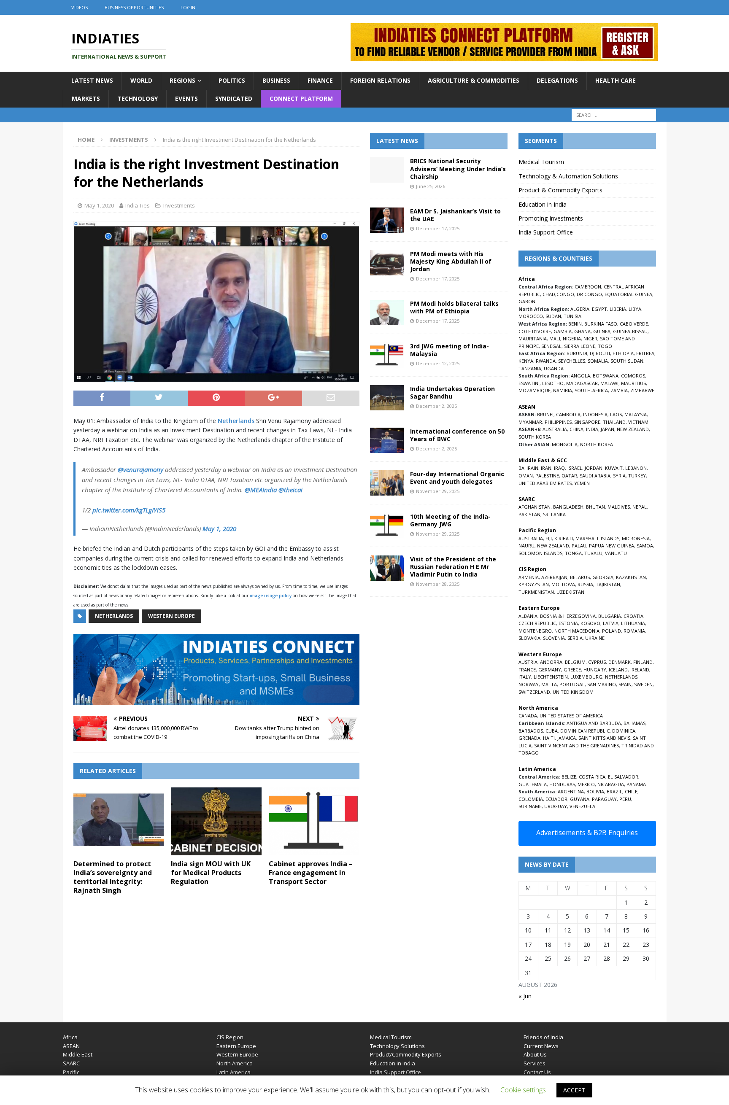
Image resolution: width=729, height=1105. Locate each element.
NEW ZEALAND (633, 429)
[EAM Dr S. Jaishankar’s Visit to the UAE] (387, 220)
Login (188, 7)
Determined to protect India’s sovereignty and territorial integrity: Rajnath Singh (112, 877)
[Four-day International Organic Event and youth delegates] (387, 483)
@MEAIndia (261, 489)
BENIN (575, 324)
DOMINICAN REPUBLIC (585, 731)
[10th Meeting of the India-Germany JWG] (387, 525)
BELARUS (580, 577)
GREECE (572, 669)
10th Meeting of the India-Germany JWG (450, 520)
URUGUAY (555, 806)
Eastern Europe (236, 1046)
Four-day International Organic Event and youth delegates (457, 477)
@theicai (290, 489)
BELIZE (569, 777)
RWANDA (546, 361)
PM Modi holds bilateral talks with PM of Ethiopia (454, 307)
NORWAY (528, 684)
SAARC (71, 1063)
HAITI (549, 738)
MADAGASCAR (582, 383)
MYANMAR (530, 422)
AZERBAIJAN (554, 577)
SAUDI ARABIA (595, 475)
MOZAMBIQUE (534, 390)
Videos (79, 7)
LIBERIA (618, 309)
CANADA (527, 715)
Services (534, 1063)
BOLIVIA (595, 791)
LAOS (616, 414)
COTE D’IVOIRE (534, 331)
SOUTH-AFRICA (591, 390)
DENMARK (619, 662)
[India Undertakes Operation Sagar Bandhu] (387, 397)
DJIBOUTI (600, 353)
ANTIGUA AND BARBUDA (594, 723)
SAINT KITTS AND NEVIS (604, 738)
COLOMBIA (530, 799)
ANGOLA (580, 375)
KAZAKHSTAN (631, 577)
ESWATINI (529, 383)
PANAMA (636, 784)
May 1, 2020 (99, 205)
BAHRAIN (528, 468)
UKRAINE (595, 638)
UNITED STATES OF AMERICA (571, 715)
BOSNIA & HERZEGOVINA (568, 616)
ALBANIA (527, 616)
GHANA (582, 331)
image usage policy (271, 595)
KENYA (525, 361)
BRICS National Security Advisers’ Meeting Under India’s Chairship (458, 168)
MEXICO (586, 784)
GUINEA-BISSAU (630, 331)
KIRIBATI (563, 538)
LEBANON (636, 468)
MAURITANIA (532, 338)
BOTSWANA (605, 375)
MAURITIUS (633, 383)
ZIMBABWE (642, 390)
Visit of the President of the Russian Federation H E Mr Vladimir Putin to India (453, 566)
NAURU (526, 545)
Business (276, 80)
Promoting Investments (550, 218)
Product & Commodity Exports (560, 190)
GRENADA (529, 738)
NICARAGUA (610, 784)
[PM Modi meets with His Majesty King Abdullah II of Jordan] (387, 262)
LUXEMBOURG (586, 677)
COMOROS (633, 375)
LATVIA (610, 623)
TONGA (573, 553)
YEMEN (582, 483)
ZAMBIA (619, 390)
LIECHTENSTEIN (551, 677)
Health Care (615, 80)
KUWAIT (614, 468)
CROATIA (633, 616)
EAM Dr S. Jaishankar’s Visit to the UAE (455, 215)
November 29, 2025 (437, 491)
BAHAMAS (634, 723)
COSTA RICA (592, 777)
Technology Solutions (397, 1046)
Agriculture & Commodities (473, 80)
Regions (182, 80)
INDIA (592, 429)
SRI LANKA (554, 514)
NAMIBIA (562, 390)
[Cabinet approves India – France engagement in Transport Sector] (314, 821)
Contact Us (537, 1072)
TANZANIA (529, 368)
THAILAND (614, 422)
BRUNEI (545, 414)
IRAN (546, 468)
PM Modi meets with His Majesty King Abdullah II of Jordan (450, 261)
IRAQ (559, 468)
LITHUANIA (633, 623)
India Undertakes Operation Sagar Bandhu (452, 392)
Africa (70, 1037)
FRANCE (527, 669)
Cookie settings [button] (523, 1089)
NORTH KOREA (596, 444)
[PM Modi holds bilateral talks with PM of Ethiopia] (387, 312)
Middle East (77, 1054)
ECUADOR (556, 799)
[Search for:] (614, 115)
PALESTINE (547, 475)
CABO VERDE (634, 324)
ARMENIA (528, 577)
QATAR (569, 475)
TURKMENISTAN (536, 592)
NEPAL (639, 507)
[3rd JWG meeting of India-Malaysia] (387, 355)
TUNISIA (572, 316)
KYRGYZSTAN (533, 584)
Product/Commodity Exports (405, 1054)
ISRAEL (574, 468)
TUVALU (593, 553)
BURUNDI (577, 353)
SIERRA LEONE (579, 346)
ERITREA (645, 353)
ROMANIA (634, 631)
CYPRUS (597, 662)
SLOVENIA (554, 638)
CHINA (576, 429)
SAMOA (645, 545)
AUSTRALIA (555, 429)
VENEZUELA (582, 806)
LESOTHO (553, 383)
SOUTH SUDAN (626, 361)
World (141, 80)
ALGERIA (579, 309)
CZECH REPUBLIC (537, 623)
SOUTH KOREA (534, 437)
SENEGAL (551, 346)
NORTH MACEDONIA (576, 631)
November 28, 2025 (437, 584)
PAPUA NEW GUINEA (611, 545)
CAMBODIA (568, 414)
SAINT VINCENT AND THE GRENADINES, (577, 745)
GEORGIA (602, 577)
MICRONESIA (636, 538)
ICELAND (618, 669)
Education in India (542, 204)
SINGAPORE (587, 422)
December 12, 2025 (437, 363)
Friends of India (543, 1037)
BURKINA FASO (600, 324)
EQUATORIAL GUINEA (628, 294)
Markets (86, 98)
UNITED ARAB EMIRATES (545, 483)
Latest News (92, 80)
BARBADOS (530, 731)
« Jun (525, 996)
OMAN (525, 475)
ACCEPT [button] (574, 1090)
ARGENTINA (571, 791)
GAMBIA (563, 331)
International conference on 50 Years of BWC (457, 435)
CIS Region (229, 1037)
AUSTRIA (527, 662)
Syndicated (233, 98)
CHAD (549, 294)
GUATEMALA (532, 784)
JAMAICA (566, 738)
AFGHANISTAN (534, 507)
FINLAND (643, 662)
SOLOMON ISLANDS (540, 553)
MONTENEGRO (535, 631)
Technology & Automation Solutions (568, 176)
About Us (535, 1054)
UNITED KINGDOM (573, 692)
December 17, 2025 (437, 228)
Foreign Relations (380, 80)
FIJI (548, 538)
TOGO (605, 346)
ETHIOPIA (623, 353)
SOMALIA (598, 361)
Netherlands (236, 421)
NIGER (590, 338)
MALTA (549, 684)
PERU (625, 799)
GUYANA (579, 799)
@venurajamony (140, 469)
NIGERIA (572, 338)
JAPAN (607, 429)
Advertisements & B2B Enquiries (587, 832)
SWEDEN (643, 684)
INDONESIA (595, 414)
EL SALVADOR (623, 777)
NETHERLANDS (621, 677)
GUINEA (601, 331)
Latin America (233, 1072)
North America (234, 1063)
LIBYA (635, 309)
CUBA (551, 731)
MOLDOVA (563, 584)
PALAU (579, 545)
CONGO (565, 294)
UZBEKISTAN (570, 592)
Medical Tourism (541, 162)
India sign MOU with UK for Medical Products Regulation (211, 872)
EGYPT (599, 309)
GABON (526, 301)
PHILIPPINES (558, 422)
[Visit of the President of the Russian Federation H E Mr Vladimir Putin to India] (387, 568)
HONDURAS (562, 784)
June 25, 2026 (430, 186)
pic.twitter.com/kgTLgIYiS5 (128, 510)
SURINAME (530, 806)
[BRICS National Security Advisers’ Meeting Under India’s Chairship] (387, 170)
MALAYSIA (635, 414)
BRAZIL (614, 791)
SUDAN (553, 316)
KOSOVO (590, 623)
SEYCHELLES (571, 361)
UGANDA (554, 368)
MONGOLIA (565, 444)
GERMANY (549, 669)
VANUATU (616, 553)
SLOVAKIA (529, 638)
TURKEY (637, 475)
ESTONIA (568, 623)
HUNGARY (594, 669)
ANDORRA (551, 662)
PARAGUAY (604, 799)
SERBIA (575, 638)
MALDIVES (619, 507)
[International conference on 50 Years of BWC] (387, 440)
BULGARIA (609, 616)
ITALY (524, 677)
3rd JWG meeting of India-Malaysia (449, 350)
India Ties (137, 205)
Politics (232, 80)
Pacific (71, 1072)
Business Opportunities (134, 7)
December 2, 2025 (436, 406)
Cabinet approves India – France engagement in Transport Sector (311, 872)
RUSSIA (585, 584)
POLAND (611, 631)
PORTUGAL (572, 684)
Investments (179, 205)
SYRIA (619, 475)
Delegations (557, 80)
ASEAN (526, 406)
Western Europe (171, 616)
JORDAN (593, 468)
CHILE (631, 791)
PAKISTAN (529, 514)
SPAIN (625, 684)
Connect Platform (301, 98)
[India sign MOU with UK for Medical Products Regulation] (216, 821)
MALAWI (609, 383)
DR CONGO (589, 294)
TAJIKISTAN (608, 584)
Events (186, 98)
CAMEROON (588, 286)
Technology (137, 98)
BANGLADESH (568, 507)
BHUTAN (595, 507)
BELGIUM (575, 662)
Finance (320, 80)
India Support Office (545, 232)
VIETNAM (638, 422)
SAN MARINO (601, 684)
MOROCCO (530, 316)
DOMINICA (623, 731)
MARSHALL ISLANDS (597, 538)
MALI (554, 338)
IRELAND (639, 669)
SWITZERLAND (534, 692)
